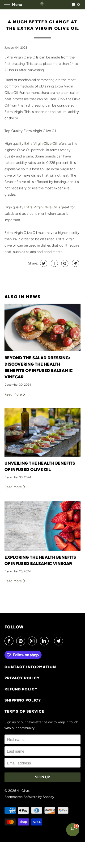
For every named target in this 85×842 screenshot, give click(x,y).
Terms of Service (24, 711)
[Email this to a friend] (75, 263)
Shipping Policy (22, 700)
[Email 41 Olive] (59, 640)
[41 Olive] (42, 4)
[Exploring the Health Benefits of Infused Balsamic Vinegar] (42, 526)
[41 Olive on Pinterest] (21, 640)
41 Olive (23, 791)
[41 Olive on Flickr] (52, 640)
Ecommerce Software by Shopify (29, 797)
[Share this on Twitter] (43, 263)
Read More (13, 394)
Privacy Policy (22, 678)
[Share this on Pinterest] (64, 263)
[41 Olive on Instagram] (33, 640)
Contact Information (30, 667)
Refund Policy (21, 689)
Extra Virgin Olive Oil (40, 143)
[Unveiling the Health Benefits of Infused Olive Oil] (42, 432)
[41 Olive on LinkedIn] (45, 640)
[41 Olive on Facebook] (9, 640)
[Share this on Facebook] (54, 263)
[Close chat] (75, 191)
